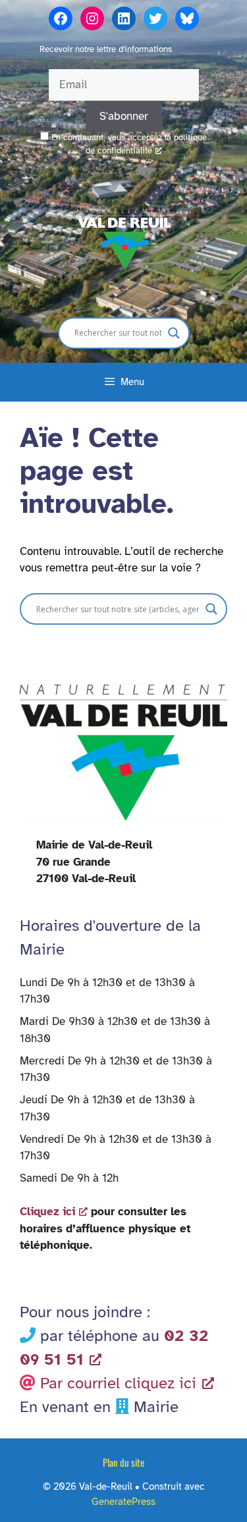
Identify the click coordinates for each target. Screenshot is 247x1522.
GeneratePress (123, 1502)
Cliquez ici (47, 1212)
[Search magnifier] (174, 333)
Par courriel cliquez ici (118, 1383)
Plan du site (123, 1462)
